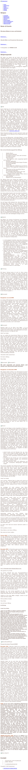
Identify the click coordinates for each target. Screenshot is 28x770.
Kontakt (5, 10)
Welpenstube (6, 17)
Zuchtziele (5, 15)
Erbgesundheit (6, 20)
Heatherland (6, 5)
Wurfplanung (6, 16)
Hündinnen (5, 7)
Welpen (5, 9)
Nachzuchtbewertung (8, 21)
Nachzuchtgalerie (7, 22)
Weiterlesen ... (4, 36)
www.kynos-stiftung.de (14, 130)
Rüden (4, 6)
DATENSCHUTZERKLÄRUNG (10, 768)
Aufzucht (5, 19)
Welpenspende (6, 23)
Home (4, 4)
